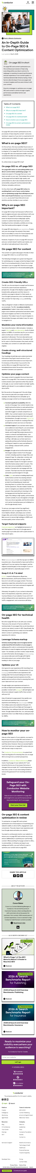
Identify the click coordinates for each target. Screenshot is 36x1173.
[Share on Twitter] (18, 875)
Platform (4, 1107)
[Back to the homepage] (7, 2)
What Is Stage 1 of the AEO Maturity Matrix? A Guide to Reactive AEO (14, 959)
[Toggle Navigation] (33, 2)
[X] (2, 1099)
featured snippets (10, 560)
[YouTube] (7, 1099)
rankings (21, 299)
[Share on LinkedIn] (21, 875)
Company (22, 1122)
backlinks (4, 198)
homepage (5, 672)
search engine (23, 702)
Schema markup (28, 654)
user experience (24, 229)
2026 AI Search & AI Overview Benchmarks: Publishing (15, 991)
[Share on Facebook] (14, 875)
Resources (5, 1122)
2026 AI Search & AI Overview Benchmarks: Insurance (15, 1024)
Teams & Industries (24, 1107)
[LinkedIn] (18, 927)
